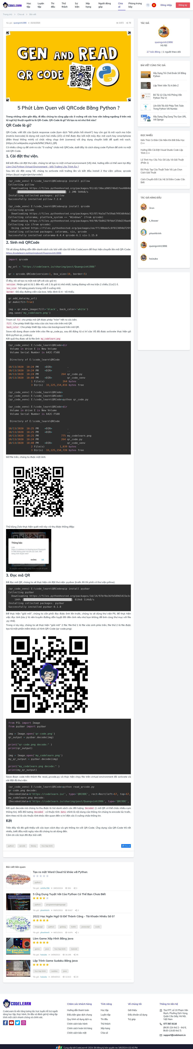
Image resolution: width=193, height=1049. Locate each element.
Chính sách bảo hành (77, 1023)
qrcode (22, 846)
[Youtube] (11, 1022)
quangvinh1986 (158, 245)
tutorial (74, 949)
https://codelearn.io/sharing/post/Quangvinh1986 (33, 252)
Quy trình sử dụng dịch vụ (79, 1019)
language (39, 927)
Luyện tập (41, 5)
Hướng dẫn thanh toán (78, 1010)
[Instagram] (23, 1022)
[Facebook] (5, 1022)
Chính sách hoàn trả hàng (79, 1028)
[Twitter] (17, 1022)
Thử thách (65, 5)
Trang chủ (7, 14)
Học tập (29, 5)
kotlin (73, 927)
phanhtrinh (155, 233)
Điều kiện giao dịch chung (79, 1014)
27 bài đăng (153, 51)
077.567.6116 (170, 1023)
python (11, 846)
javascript (86, 927)
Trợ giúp (132, 1019)
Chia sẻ (120, 5)
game (37, 949)
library (33, 846)
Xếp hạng (88, 5)
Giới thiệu (132, 1010)
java (47, 949)
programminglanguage (55, 904)
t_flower (153, 220)
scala (97, 927)
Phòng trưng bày (135, 5)
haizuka (153, 258)
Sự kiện (77, 5)
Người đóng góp (104, 5)
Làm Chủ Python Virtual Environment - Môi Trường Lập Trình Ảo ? (42, 166)
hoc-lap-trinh (47, 846)
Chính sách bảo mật (76, 1032)
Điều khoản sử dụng (137, 1014)
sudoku (54, 971)
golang (63, 927)
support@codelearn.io (174, 1035)
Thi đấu (53, 5)
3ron (151, 207)
